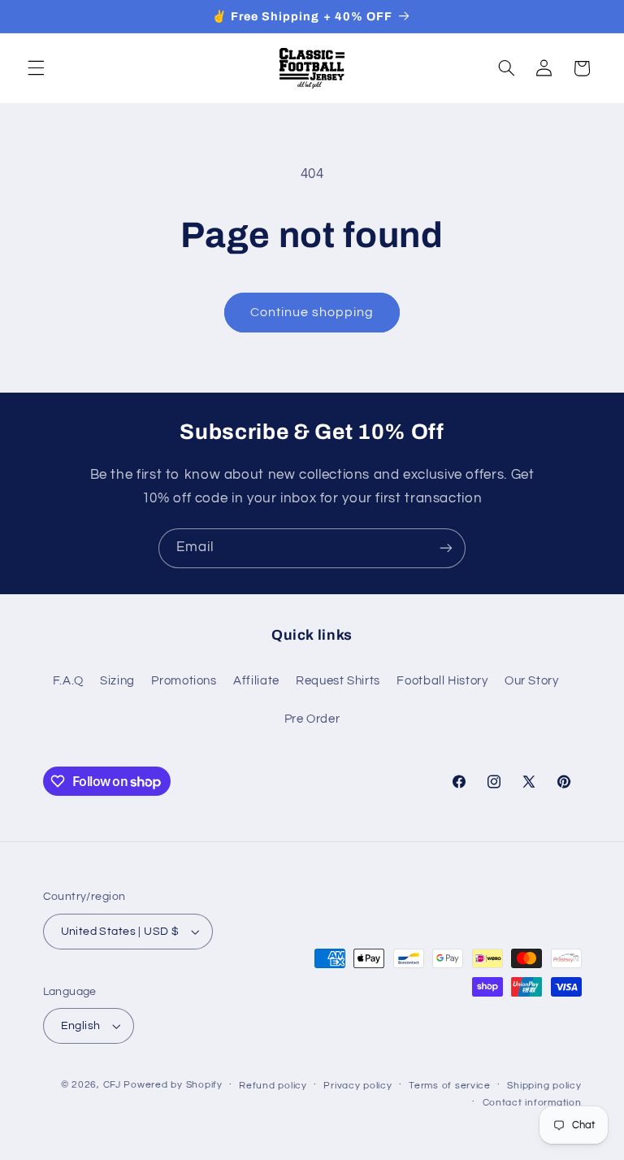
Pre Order (312, 719)
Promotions (183, 681)
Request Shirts (338, 681)
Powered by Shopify (173, 1084)
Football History (442, 681)
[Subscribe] (446, 548)
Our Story (532, 681)
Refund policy (273, 1085)
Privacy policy (357, 1085)
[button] (35, 68)
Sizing (117, 681)
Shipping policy (544, 1085)
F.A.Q (68, 681)
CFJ (112, 1084)
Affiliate (256, 681)
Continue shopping (312, 312)
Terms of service (450, 1085)
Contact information (532, 1102)
